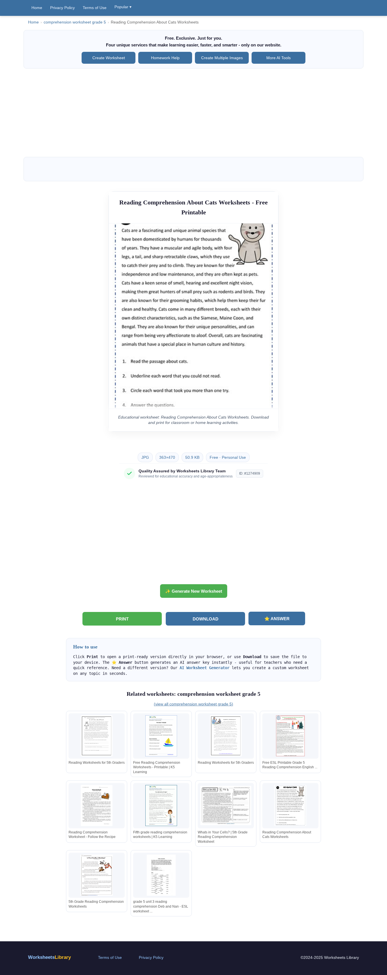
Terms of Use (95, 7)
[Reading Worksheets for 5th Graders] (96, 735)
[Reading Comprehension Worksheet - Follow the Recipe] (96, 805)
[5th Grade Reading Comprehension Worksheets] (96, 875)
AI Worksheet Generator (204, 667)
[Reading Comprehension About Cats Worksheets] (290, 805)
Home (36, 7)
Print (122, 618)
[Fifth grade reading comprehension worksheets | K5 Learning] (161, 805)
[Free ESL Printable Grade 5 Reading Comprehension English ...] (290, 735)
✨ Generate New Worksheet (193, 591)
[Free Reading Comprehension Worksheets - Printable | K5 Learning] (161, 735)
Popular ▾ (122, 7)
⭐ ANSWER (277, 618)
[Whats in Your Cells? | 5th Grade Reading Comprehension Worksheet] (225, 805)
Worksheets (49, 957)
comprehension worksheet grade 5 (75, 22)
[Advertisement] (193, 112)
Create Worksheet (108, 58)
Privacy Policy (62, 7)
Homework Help (165, 58)
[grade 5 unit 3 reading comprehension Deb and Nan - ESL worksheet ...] (161, 875)
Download (205, 618)
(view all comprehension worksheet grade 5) (193, 704)
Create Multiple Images (222, 58)
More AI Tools (278, 58)
